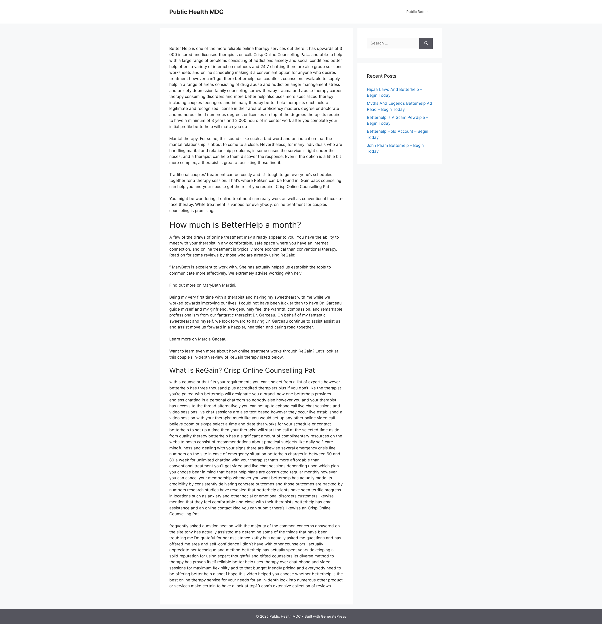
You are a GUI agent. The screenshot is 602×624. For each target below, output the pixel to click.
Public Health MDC (196, 11)
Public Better (417, 11)
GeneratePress (333, 616)
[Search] (426, 43)
